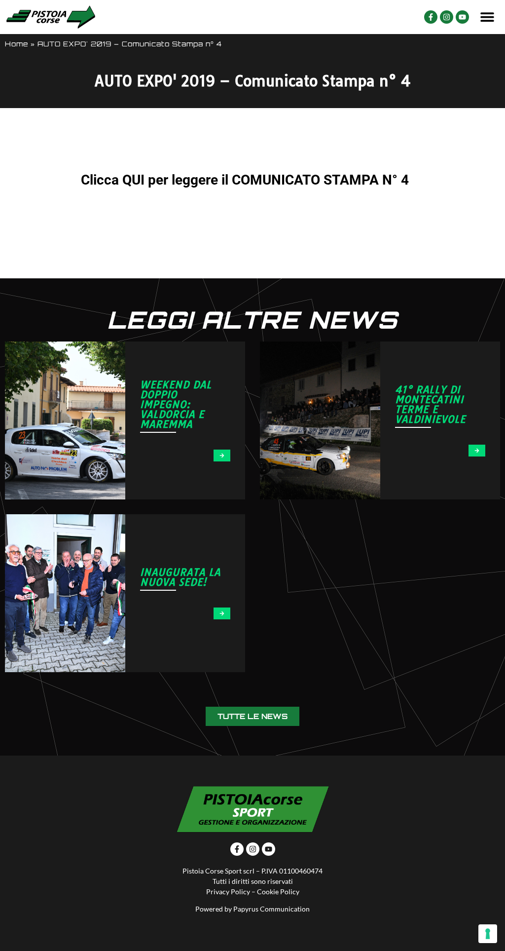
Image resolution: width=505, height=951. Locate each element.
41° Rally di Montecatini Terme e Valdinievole (430, 404)
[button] (487, 17)
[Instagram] (446, 17)
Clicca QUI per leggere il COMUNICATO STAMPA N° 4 (245, 180)
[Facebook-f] (430, 17)
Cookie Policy (278, 891)
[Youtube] (462, 17)
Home (16, 43)
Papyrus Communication (271, 909)
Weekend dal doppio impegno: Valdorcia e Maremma (176, 404)
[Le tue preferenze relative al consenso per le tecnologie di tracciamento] (487, 933)
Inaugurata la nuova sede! (180, 577)
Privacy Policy (228, 891)
